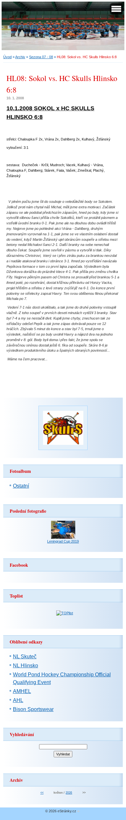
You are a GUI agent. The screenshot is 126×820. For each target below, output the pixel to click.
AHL (18, 700)
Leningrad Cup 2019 (63, 541)
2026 (69, 792)
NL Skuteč (25, 656)
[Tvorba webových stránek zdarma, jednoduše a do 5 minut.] (78, 811)
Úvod (7, 57)
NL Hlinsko (25, 665)
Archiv (20, 57)
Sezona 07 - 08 (41, 57)
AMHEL (22, 691)
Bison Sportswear (33, 709)
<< (42, 792)
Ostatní (21, 486)
